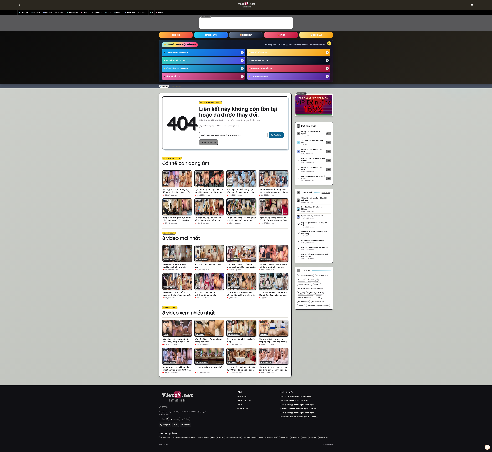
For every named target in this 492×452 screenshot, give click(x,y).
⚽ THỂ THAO (316, 35)
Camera (86, 12)
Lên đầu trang (328, 444)
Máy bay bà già (316, 288)
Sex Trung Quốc (303, 301)
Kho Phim (48, 12)
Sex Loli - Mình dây (305, 275)
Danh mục (176, 419)
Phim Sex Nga (324, 305)
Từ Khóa (60, 12)
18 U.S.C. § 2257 (244, 400)
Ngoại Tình (131, 12)
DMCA (239, 404)
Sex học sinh (303, 288)
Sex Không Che (317, 301)
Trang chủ (24, 12)
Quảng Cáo (242, 396)
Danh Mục (36, 12)
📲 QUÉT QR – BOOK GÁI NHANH (175, 52)
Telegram (143, 12)
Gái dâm (301, 305)
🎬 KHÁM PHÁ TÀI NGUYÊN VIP (260, 68)
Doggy (118, 12)
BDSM (109, 12)
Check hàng (98, 12)
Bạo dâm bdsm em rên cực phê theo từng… (299, 417)
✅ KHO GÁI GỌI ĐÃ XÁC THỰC (175, 60)
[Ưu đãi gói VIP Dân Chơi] (314, 104)
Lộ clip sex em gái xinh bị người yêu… (296, 396)
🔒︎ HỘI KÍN (176, 35)
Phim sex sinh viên (304, 284)
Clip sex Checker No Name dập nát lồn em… (299, 408)
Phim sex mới (311, 305)
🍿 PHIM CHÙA (246, 35)
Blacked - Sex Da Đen (305, 297)
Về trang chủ (210, 142)
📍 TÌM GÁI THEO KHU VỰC (259, 60)
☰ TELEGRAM (211, 35)
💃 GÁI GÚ (281, 35)
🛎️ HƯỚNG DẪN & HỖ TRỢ (258, 76)
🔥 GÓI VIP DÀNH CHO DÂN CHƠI (175, 68)
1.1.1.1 (291, 45)
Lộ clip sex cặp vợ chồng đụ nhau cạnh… (298, 404)
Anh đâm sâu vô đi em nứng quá (294, 400)
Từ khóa (186, 419)
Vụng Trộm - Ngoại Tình (315, 293)
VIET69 (160, 12)
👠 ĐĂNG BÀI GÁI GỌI (171, 76)
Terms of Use (242, 408)
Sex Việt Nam (73, 12)
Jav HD (318, 297)
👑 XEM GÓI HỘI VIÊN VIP (258, 52)
